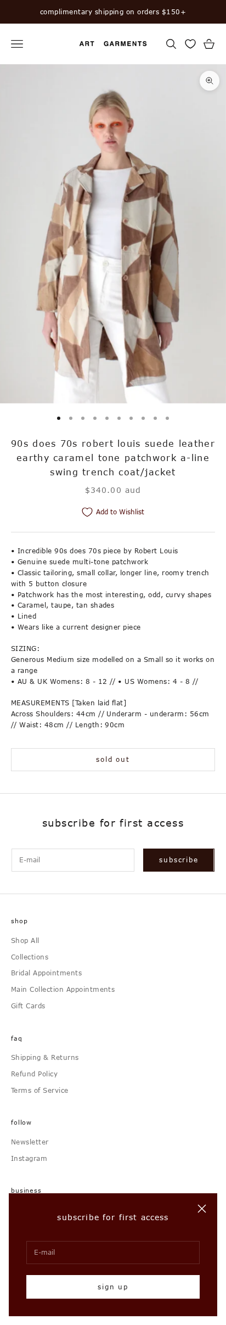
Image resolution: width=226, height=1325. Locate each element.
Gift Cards (28, 1005)
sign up (113, 1286)
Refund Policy (34, 1073)
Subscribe (178, 859)
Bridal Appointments (46, 972)
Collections (29, 957)
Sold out (112, 759)
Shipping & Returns (45, 1057)
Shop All (25, 940)
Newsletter (30, 1142)
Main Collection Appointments (63, 989)
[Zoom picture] (209, 81)
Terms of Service (40, 1090)
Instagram (29, 1158)
